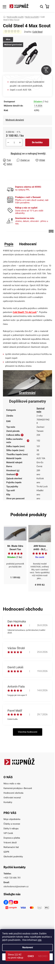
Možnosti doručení (15, 120)
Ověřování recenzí (12, 797)
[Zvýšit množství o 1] (20, 142)
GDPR (6, 852)
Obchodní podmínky (13, 856)
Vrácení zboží (10, 842)
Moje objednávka (12, 819)
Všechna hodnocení (27, 732)
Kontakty (8, 802)
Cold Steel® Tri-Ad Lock (25, 312)
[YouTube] (15, 902)
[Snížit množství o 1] (8, 142)
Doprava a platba (12, 838)
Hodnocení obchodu (13, 793)
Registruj (16, 153)
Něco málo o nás (12, 783)
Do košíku (37, 142)
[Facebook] (6, 902)
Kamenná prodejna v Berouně (18, 788)
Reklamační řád (11, 847)
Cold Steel (37, 32)
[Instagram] (11, 902)
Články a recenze (12, 824)
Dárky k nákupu (11, 828)
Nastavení (27, 947)
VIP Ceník (8, 833)
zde (39, 940)
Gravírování (27, 393)
